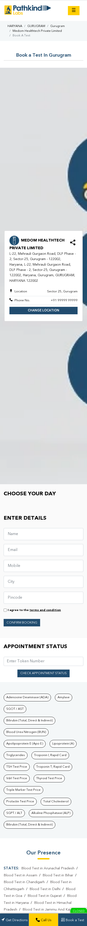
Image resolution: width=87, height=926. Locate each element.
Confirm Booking (22, 622)
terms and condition (45, 610)
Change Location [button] (43, 310)
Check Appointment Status (43, 673)
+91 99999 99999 (64, 300)
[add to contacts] (73, 244)
